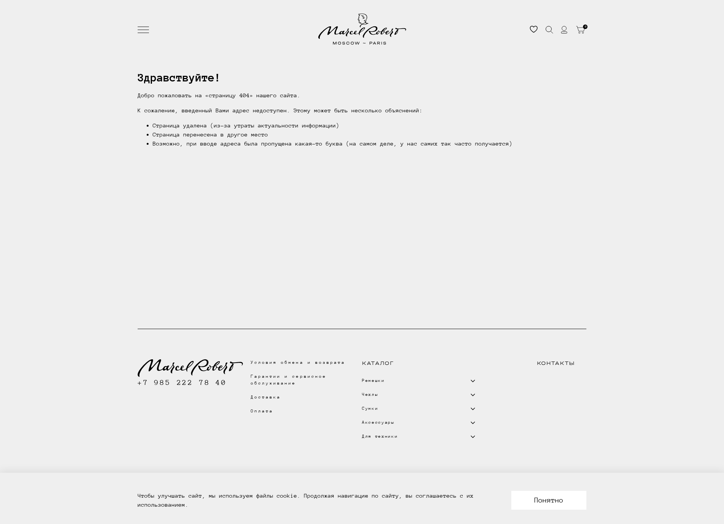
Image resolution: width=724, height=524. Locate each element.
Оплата (262, 411)
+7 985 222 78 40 (182, 382)
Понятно (548, 500)
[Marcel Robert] (362, 29)
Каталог (378, 363)
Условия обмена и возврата (298, 362)
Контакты (556, 363)
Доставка (266, 397)
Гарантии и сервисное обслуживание (289, 380)
